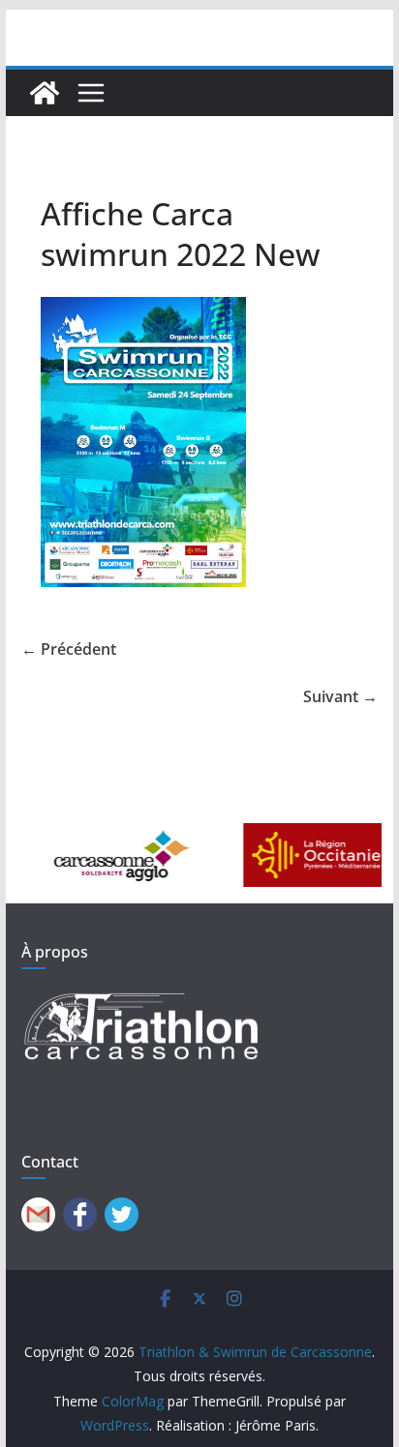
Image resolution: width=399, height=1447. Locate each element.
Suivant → (340, 696)
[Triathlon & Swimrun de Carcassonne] (44, 93)
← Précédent (68, 649)
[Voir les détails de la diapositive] (103, 855)
